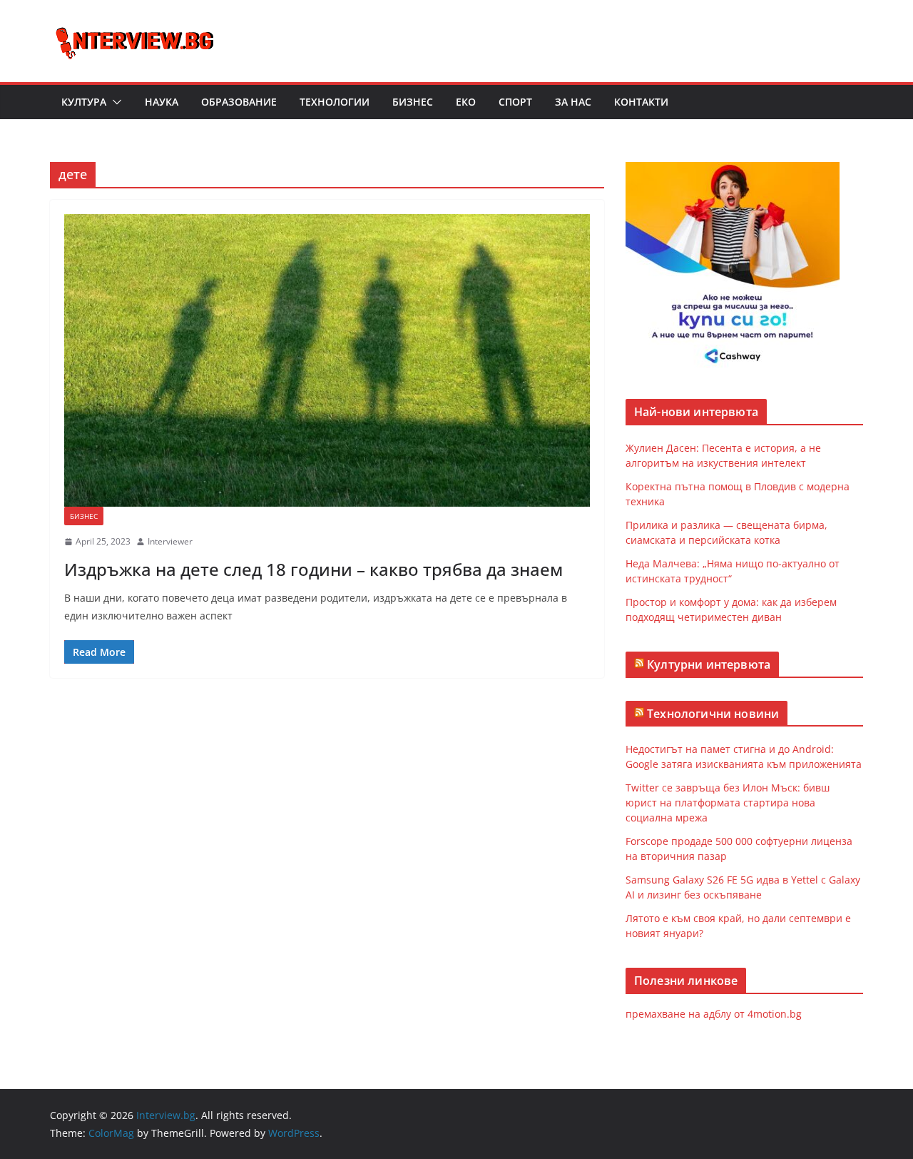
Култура (83, 101)
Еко (466, 101)
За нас (573, 101)
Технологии (334, 101)
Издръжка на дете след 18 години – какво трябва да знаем (313, 569)
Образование (239, 101)
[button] (114, 102)
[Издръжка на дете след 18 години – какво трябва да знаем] (327, 360)
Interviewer (170, 541)
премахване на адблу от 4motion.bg (714, 1014)
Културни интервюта (708, 664)
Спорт (515, 101)
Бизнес (412, 101)
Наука (161, 101)
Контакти (641, 101)
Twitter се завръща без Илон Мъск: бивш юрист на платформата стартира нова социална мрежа (728, 802)
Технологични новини (713, 714)
